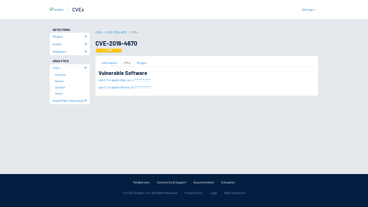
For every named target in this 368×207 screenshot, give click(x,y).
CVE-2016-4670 (117, 32)
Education (228, 182)
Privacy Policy (194, 193)
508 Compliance (234, 193)
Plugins (142, 63)
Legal (213, 193)
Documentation (203, 182)
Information (109, 63)
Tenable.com (141, 182)
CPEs (127, 63)
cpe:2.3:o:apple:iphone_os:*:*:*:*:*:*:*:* (125, 87)
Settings (307, 9)
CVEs (78, 9)
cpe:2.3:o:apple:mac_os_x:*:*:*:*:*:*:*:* (124, 80)
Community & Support (171, 182)
